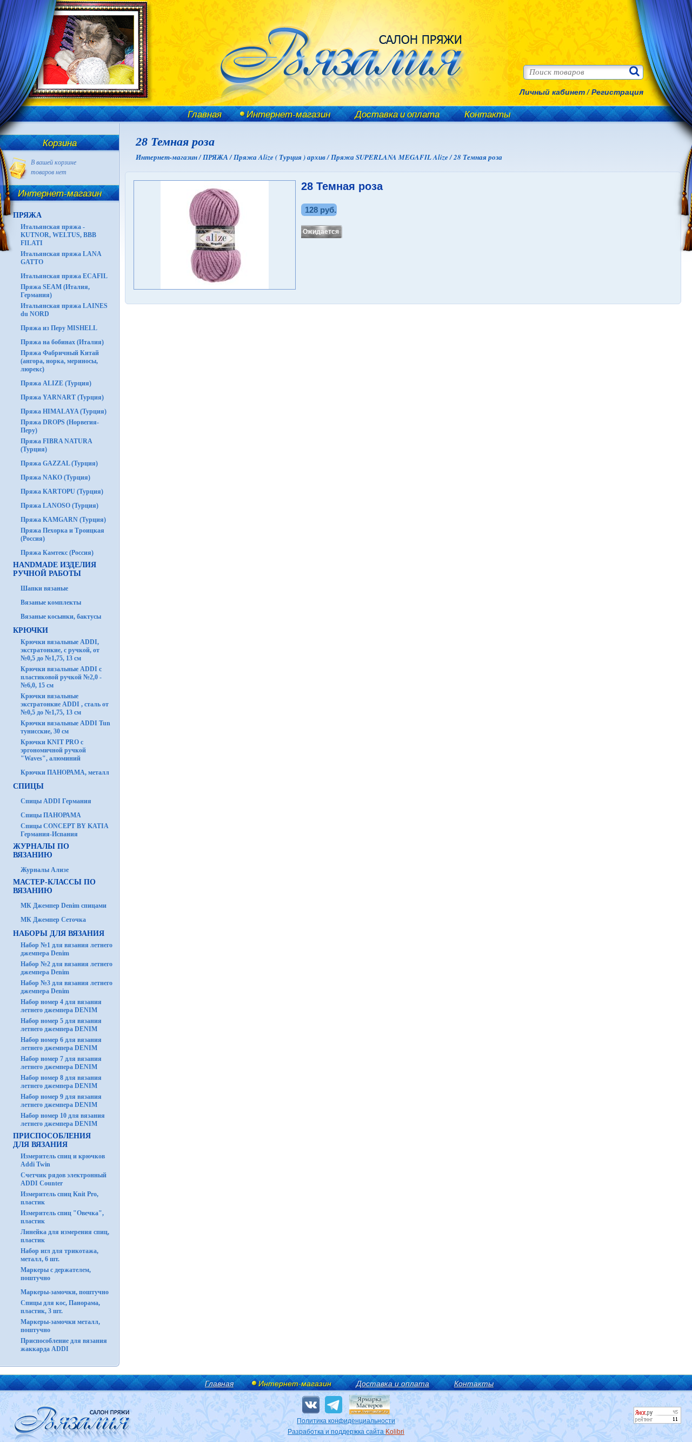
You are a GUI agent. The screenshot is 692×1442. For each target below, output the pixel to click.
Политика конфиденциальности (346, 1421)
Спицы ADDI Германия (56, 801)
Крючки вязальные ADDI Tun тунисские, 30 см (65, 727)
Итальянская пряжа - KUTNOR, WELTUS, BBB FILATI (58, 235)
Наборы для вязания (58, 933)
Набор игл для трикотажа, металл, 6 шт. (59, 1255)
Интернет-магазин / (169, 157)
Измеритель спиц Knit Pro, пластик (59, 1198)
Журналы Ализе (45, 870)
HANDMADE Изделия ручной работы (54, 569)
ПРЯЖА (27, 215)
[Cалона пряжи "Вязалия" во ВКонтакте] (311, 1404)
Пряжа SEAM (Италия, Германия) (55, 291)
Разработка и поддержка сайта (346, 1432)
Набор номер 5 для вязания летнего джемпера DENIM (61, 1025)
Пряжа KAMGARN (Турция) (63, 519)
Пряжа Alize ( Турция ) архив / (282, 157)
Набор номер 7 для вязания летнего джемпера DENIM (61, 1063)
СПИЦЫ (28, 786)
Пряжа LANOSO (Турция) (59, 505)
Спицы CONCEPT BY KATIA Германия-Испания (64, 830)
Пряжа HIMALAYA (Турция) (64, 411)
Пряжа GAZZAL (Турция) (59, 463)
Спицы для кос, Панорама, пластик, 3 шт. (60, 1307)
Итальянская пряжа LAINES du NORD (64, 310)
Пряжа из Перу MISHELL (59, 328)
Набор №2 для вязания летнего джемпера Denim (66, 968)
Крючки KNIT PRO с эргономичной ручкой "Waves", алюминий (53, 750)
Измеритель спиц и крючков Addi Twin (63, 1160)
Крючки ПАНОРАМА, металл (65, 772)
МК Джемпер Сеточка (53, 919)
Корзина (60, 142)
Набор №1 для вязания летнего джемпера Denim (66, 949)
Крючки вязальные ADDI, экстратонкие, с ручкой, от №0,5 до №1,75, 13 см (60, 650)
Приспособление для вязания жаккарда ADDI (64, 1345)
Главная (205, 114)
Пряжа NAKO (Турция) (55, 477)
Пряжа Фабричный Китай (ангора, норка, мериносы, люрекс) (60, 361)
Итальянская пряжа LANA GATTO (61, 258)
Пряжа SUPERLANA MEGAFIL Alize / (392, 157)
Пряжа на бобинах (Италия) (62, 342)
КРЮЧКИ (30, 630)
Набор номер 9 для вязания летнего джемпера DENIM (61, 1101)
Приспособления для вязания (52, 1140)
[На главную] (82, 104)
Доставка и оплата (397, 114)
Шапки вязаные (44, 588)
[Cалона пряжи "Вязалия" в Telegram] (333, 1404)
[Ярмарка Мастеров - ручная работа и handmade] (369, 1412)
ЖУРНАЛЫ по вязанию (41, 850)
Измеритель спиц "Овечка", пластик (62, 1217)
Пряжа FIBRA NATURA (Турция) (56, 445)
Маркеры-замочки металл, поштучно (60, 1326)
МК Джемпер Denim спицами (64, 905)
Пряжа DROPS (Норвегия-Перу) (60, 426)
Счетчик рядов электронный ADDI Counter (64, 1179)
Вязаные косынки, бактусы (61, 616)
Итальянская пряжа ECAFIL (64, 276)
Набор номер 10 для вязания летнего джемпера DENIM (63, 1120)
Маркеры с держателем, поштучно (56, 1274)
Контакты (487, 114)
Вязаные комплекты (51, 602)
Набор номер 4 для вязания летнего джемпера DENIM (61, 1006)
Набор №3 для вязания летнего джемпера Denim (66, 987)
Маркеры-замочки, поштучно (65, 1292)
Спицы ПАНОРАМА (51, 815)
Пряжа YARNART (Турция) (62, 397)
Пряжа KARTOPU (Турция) (62, 491)
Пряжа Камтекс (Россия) (57, 552)
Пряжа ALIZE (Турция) (56, 383)
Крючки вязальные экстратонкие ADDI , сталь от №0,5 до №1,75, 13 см (65, 704)
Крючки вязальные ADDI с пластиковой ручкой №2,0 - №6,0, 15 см (61, 677)
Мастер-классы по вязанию (54, 886)
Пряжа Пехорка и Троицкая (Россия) (62, 534)
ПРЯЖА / (218, 157)
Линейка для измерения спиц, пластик (65, 1236)
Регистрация (617, 92)
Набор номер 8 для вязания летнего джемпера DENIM (61, 1082)
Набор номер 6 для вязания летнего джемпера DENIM (61, 1044)
